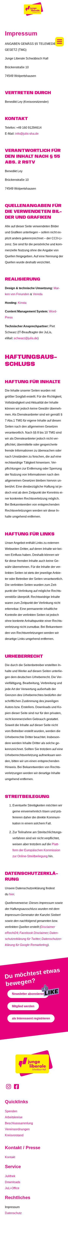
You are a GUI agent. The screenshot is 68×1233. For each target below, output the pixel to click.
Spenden (11, 1111)
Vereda (37, 294)
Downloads (12, 1182)
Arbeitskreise (13, 1117)
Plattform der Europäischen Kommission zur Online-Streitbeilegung (36, 850)
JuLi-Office (12, 1188)
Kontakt (10, 1157)
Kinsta (22, 302)
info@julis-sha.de (27, 133)
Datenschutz (13, 1213)
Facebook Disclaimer (33, 932)
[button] (59, 41)
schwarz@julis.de (26, 338)
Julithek (10, 1176)
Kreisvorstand (14, 1135)
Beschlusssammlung (19, 1123)
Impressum (12, 1207)
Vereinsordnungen (17, 1129)
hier (11, 894)
